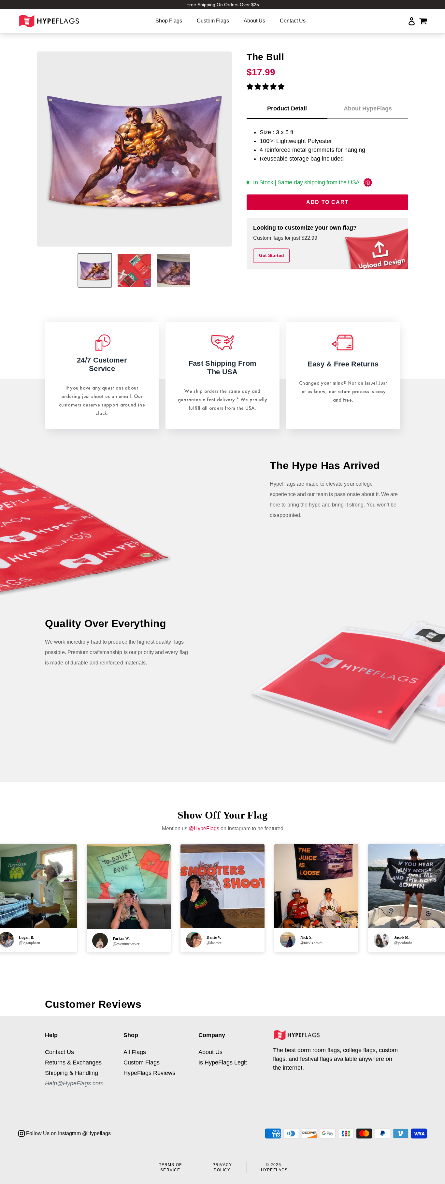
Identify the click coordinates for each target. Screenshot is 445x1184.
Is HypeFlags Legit (222, 1062)
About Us (210, 1052)
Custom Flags (141, 1062)
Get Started (271, 255)
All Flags (134, 1052)
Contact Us (59, 1052)
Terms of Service (170, 1167)
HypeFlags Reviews (149, 1073)
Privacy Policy (222, 1167)
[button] (265, 86)
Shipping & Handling (71, 1073)
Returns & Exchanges (73, 1062)
